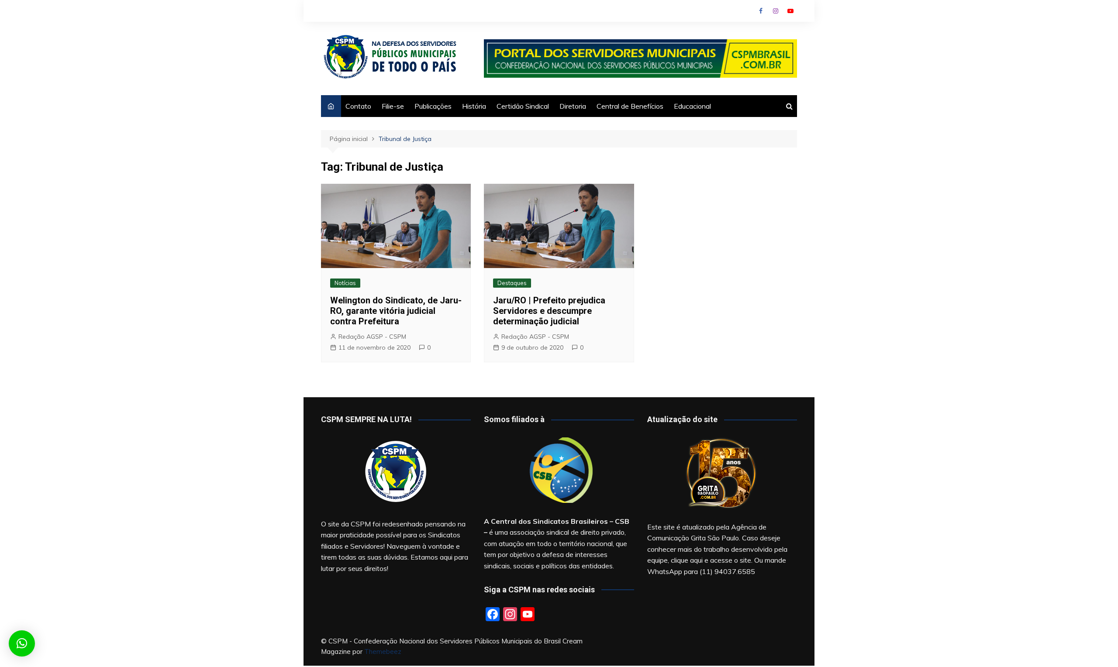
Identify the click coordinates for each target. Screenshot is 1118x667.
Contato (358, 106)
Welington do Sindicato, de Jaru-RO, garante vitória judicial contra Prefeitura (396, 311)
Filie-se (393, 106)
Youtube (790, 10)
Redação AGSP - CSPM (372, 336)
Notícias (345, 282)
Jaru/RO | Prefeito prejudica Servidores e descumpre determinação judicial (549, 311)
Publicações (433, 106)
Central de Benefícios (630, 106)
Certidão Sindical (523, 106)
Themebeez (382, 651)
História (474, 106)
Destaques (512, 282)
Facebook (760, 10)
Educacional (692, 106)
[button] (22, 643)
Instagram (775, 10)
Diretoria (572, 106)
